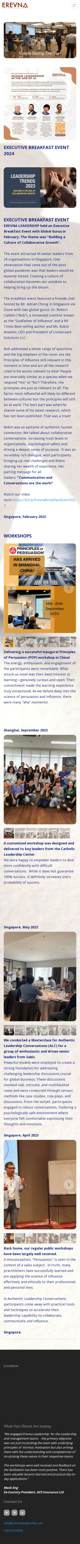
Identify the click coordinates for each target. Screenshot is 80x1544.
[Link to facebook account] (7, 1512)
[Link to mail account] (22, 1512)
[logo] (15, 5)
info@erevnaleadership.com (23, 1523)
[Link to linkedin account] (14, 1512)
